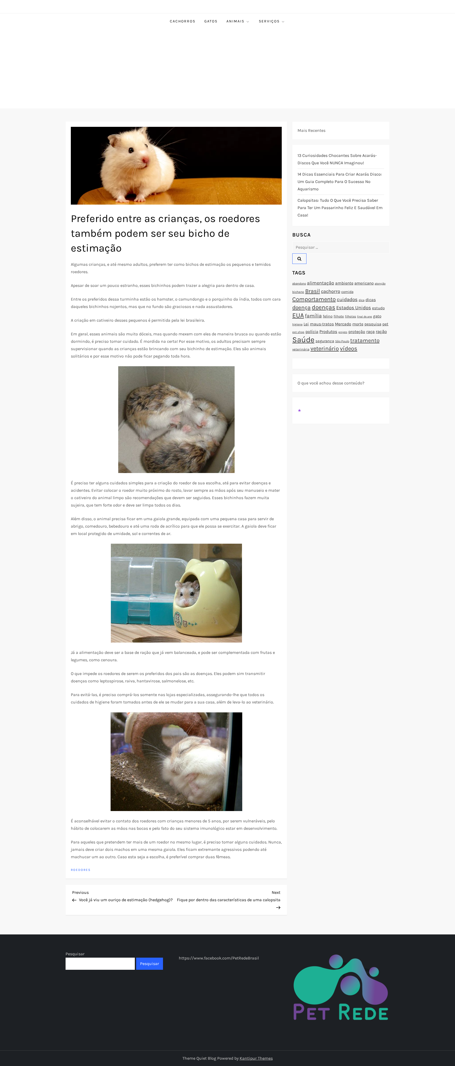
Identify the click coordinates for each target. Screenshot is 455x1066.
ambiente (344, 283)
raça (370, 331)
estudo (378, 308)
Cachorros (182, 21)
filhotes (350, 316)
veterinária (300, 349)
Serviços (269, 21)
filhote (339, 316)
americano (364, 283)
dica (361, 300)
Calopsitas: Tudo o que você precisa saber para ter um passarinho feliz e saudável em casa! (340, 208)
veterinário (324, 348)
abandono (299, 283)
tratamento (364, 340)
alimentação (320, 283)
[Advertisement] (227, 69)
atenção (380, 283)
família (313, 316)
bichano (298, 292)
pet (385, 324)
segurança (324, 341)
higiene (297, 324)
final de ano (364, 316)
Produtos (328, 331)
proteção (356, 331)
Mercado (343, 324)
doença (301, 307)
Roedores (81, 870)
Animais (235, 21)
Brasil (312, 291)
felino (328, 316)
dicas (370, 299)
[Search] (299, 258)
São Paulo (342, 341)
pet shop (298, 332)
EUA (298, 315)
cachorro (330, 291)
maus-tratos (322, 324)
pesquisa (372, 324)
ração (381, 331)
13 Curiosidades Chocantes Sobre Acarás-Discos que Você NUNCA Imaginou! (337, 159)
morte (357, 324)
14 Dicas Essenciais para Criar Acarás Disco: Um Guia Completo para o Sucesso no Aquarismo (340, 181)
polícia (311, 331)
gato (377, 316)
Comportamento (314, 299)
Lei (306, 324)
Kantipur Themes (256, 1058)
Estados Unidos (353, 308)
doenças (323, 307)
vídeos (348, 348)
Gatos (210, 21)
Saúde (303, 339)
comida (347, 292)
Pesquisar (75, 953)
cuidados (347, 299)
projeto (342, 332)
